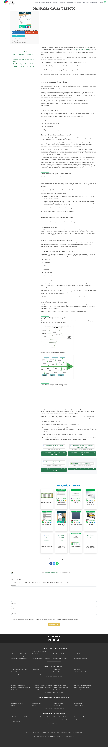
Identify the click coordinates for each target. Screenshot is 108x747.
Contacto (69, 732)
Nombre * (14, 603)
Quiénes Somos (77, 732)
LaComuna (60, 736)
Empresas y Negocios (74, 2)
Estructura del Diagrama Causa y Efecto (24, 57)
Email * (13, 608)
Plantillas (35, 2)
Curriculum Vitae (46, 2)
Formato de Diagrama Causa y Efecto (23, 66)
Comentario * (15, 585)
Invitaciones (94, 2)
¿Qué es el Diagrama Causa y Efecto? (23, 54)
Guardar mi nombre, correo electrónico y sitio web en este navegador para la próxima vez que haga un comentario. (45, 619)
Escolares (86, 2)
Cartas (55, 2)
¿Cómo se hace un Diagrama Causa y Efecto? (23, 60)
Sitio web (13, 613)
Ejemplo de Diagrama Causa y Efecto (23, 63)
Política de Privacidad (46, 732)
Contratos (62, 2)
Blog (101, 2)
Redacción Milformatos (51, 572)
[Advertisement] (69, 20)
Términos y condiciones (33, 732)
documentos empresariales (81, 49)
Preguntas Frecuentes (59, 732)
